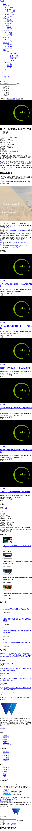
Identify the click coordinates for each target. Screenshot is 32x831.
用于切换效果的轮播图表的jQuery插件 (11, 246)
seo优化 (12, 60)
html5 (1, 242)
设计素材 (6, 25)
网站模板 (6, 5)
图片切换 (12, 242)
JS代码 (9, 39)
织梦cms (20, 653)
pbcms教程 (13, 53)
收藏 (6, 515)
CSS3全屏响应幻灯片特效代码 (9, 247)
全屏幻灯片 (6, 242)
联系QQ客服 (7, 792)
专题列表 (9, 66)
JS (7, 656)
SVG (15, 656)
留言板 (9, 67)
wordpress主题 (11, 9)
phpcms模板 (10, 12)
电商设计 (9, 28)
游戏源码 (9, 20)
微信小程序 (10, 21)
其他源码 (9, 23)
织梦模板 (9, 16)
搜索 (18, 83)
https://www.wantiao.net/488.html (19, 230)
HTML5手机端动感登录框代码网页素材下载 (16, 642)
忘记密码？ (13, 824)
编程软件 (9, 44)
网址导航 (6, 768)
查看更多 (2, 728)
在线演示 (3, 153)
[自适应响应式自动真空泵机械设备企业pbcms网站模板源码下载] (7, 558)
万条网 (2, 1)
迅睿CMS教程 (14, 57)
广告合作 (6, 743)
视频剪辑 (9, 48)
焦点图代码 (28, 655)
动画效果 (17, 655)
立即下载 (8, 153)
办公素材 (6, 30)
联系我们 (6, 741)
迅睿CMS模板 (11, 11)
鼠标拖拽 (25, 242)
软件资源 (6, 43)
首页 (4, 4)
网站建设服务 (7, 744)
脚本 (1, 653)
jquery (4, 653)
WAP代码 (9, 41)
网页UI (9, 27)
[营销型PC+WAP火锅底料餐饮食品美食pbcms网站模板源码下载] (7, 574)
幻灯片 (28, 656)
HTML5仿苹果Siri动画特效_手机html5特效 (16, 609)
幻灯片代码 (18, 242)
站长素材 (6, 37)
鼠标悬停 (23, 656)
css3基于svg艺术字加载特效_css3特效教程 (15, 492)
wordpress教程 (14, 55)
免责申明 (6, 737)
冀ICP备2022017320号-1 (9, 799)
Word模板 (10, 34)
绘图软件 (9, 46)
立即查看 (7, 806)
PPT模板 (9, 32)
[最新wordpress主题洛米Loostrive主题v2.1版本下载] (7, 542)
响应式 (18, 656)
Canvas (7, 655)
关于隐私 (6, 739)
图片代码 (22, 655)
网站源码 (6, 18)
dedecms (2, 655)
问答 (8, 62)
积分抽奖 (9, 64)
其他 (4, 50)
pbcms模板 (10, 7)
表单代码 (11, 656)
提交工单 (6, 790)
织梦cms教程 (14, 59)
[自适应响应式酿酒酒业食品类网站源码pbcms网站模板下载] (7, 590)
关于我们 (6, 736)
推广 (16, 137)
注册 (8, 824)
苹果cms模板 (10, 14)
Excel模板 (10, 36)
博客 (8, 69)
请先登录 (2, 513)
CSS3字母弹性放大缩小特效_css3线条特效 (15, 368)
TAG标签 (6, 769)
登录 (16, 151)
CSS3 (10, 653)
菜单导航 (11, 655)
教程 (8, 51)
